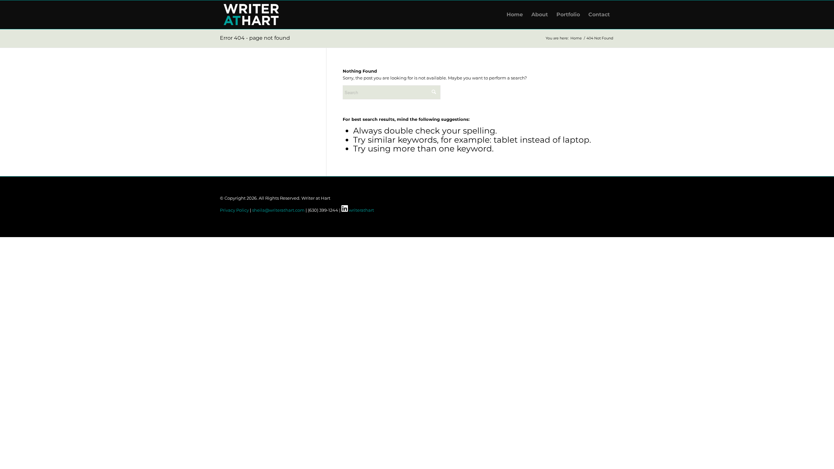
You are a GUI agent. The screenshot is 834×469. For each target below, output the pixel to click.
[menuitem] (514, 14)
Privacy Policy (234, 210)
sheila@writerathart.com (278, 210)
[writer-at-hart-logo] (251, 14)
